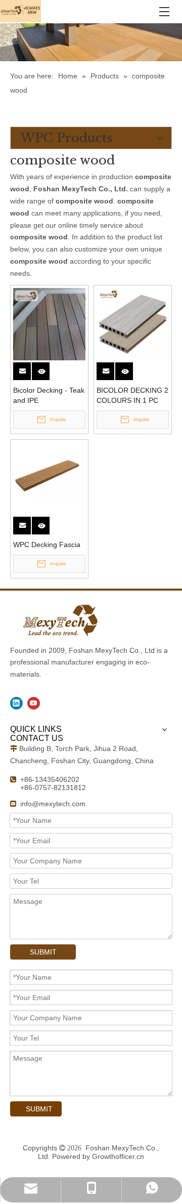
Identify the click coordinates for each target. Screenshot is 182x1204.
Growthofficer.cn (118, 1156)
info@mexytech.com (52, 804)
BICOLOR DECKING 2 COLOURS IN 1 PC (132, 395)
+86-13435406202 (49, 779)
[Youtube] (33, 703)
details (47, 368)
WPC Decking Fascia (46, 545)
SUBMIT (43, 952)
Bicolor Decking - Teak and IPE (48, 395)
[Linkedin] (16, 703)
